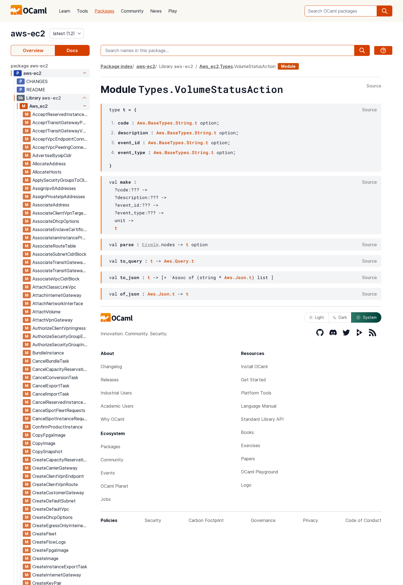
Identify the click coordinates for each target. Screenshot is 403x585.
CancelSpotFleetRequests (58, 410)
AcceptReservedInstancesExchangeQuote (60, 114)
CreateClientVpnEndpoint (58, 476)
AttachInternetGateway (56, 295)
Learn (64, 11)
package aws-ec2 (29, 66)
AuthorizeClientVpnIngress (59, 328)
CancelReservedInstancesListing (60, 402)
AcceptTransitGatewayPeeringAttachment (60, 122)
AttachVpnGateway (52, 320)
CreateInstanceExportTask (59, 566)
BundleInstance (48, 353)
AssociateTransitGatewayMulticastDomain (60, 262)
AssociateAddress (50, 205)
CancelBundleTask (50, 361)
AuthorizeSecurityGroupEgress (60, 336)
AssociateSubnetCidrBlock (59, 254)
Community (132, 11)
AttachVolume (46, 311)
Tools (82, 11)
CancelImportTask (50, 394)
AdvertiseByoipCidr (52, 155)
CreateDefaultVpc (50, 509)
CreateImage (45, 558)
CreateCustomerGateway (58, 492)
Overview (33, 50)
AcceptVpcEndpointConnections (60, 139)
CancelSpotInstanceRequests (60, 418)
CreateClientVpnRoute (55, 484)
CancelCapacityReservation (60, 369)
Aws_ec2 (38, 106)
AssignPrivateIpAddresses (58, 196)
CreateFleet (44, 533)
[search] (384, 10)
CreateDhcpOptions (52, 517)
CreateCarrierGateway (55, 468)
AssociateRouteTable (54, 246)
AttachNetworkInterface (57, 303)
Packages (104, 11)
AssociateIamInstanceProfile (60, 237)
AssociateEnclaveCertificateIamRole (60, 229)
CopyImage (43, 443)
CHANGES (37, 81)
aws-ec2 (28, 33)
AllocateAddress (49, 163)
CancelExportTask (50, 385)
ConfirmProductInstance (57, 427)
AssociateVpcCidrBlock (56, 279)
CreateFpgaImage (50, 550)
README (35, 89)
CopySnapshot (47, 451)
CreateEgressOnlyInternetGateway (60, 525)
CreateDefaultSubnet (54, 501)
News (156, 11)
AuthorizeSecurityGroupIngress (60, 344)
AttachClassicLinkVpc (54, 287)
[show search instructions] (383, 50)
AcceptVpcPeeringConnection (60, 147)
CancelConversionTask (55, 377)
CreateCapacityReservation (60, 459)
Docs (72, 50)
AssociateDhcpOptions (55, 221)
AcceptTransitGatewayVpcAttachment (60, 131)
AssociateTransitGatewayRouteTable (60, 270)
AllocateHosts (46, 172)
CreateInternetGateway (56, 575)
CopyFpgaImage (49, 435)
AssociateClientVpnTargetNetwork (60, 213)
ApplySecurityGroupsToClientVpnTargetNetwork (60, 180)
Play (172, 11)
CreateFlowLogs (49, 542)
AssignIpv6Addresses (54, 188)
